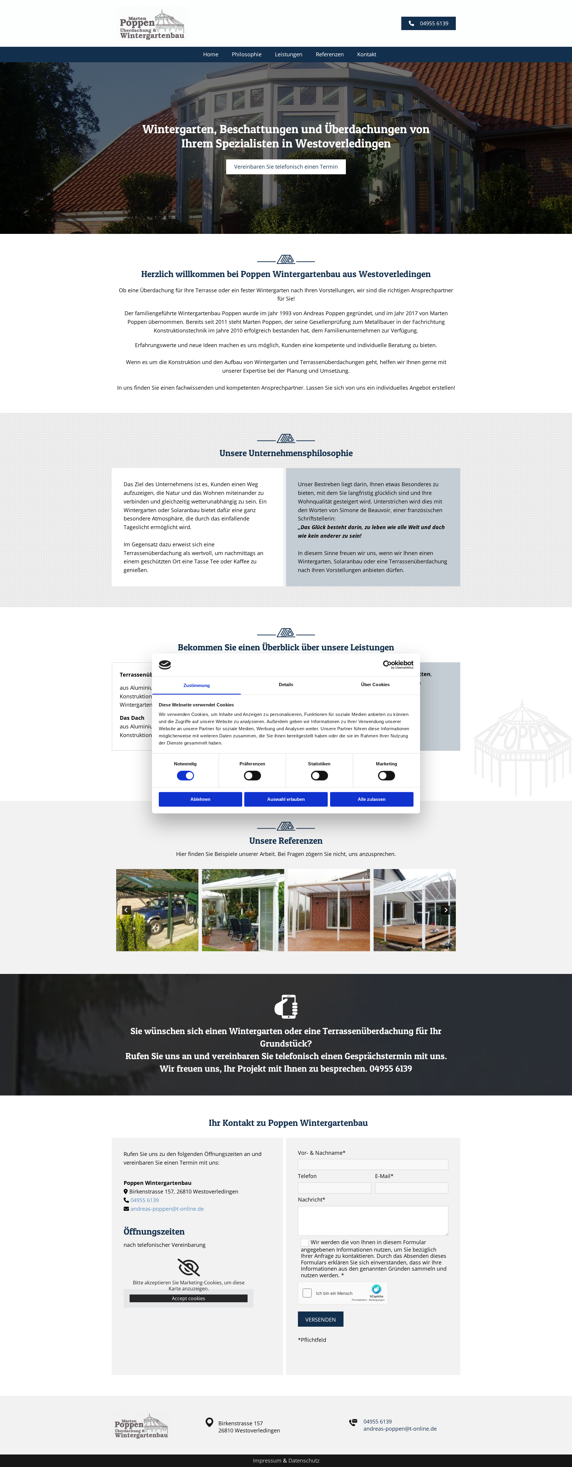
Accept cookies (188, 1298)
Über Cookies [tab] (375, 684)
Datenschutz (303, 1460)
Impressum (267, 1460)
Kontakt (366, 54)
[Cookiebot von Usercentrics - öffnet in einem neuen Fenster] (387, 665)
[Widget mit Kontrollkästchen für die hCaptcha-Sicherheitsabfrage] (343, 1293)
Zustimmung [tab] (197, 685)
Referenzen (330, 54)
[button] (428, 23)
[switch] (252, 776)
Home (210, 54)
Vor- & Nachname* (322, 1153)
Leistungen (288, 54)
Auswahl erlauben (286, 799)
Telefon (307, 1176)
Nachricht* (311, 1199)
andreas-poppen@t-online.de (167, 1208)
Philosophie (247, 54)
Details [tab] (286, 684)
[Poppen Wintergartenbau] (169, 23)
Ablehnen (200, 799)
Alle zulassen (372, 799)
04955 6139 (144, 1200)
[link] (189, 1268)
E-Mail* (384, 1176)
